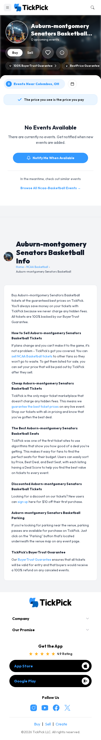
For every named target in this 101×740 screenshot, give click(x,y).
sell (30, 53)
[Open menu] (7, 7)
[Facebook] (56, 708)
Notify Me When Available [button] (53, 158)
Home (20, 267)
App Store (23, 666)
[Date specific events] (72, 83)
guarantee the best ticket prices (35, 406)
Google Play (25, 681)
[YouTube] (45, 708)
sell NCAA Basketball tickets (32, 356)
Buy (37, 724)
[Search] (91, 7)
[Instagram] (33, 708)
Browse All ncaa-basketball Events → (50, 188)
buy (15, 53)
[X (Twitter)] (67, 708)
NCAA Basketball (37, 267)
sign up (23, 502)
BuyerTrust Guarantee (34, 559)
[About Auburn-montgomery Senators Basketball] (62, 52)
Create (61, 724)
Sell (48, 724)
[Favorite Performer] (48, 52)
